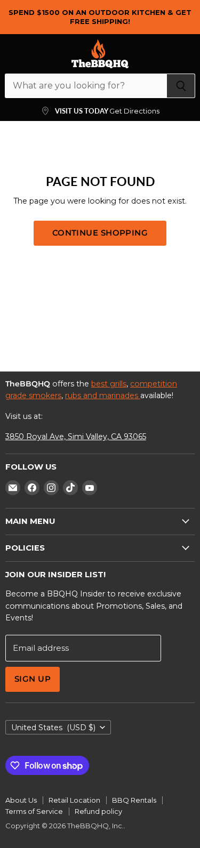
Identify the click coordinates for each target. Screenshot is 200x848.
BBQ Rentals (134, 800)
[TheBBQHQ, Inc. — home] (100, 53)
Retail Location (74, 800)
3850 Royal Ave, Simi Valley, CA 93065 (75, 436)
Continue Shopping (100, 233)
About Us (21, 800)
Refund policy (98, 811)
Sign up (32, 679)
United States (53, 727)
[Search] (181, 86)
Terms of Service (34, 811)
